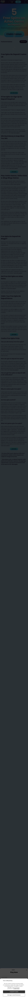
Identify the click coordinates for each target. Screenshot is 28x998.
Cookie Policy (16, 988)
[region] (14, 988)
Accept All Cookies (14, 991)
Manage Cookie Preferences (13, 995)
